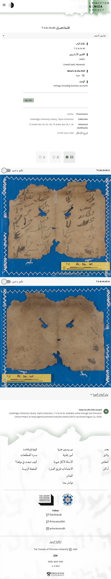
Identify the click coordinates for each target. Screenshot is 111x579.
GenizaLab (56, 514)
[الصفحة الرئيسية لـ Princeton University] (55, 574)
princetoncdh (57, 528)
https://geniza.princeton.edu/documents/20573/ (53, 416)
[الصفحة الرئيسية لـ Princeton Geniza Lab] (65, 500)
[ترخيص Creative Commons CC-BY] (55, 556)
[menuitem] (106, 455)
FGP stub (28, 100)
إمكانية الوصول (55, 541)
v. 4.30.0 (55, 566)
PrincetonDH (57, 521)
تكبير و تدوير (17, 170)
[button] (99, 7)
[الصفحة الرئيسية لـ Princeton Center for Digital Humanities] (46, 500)
